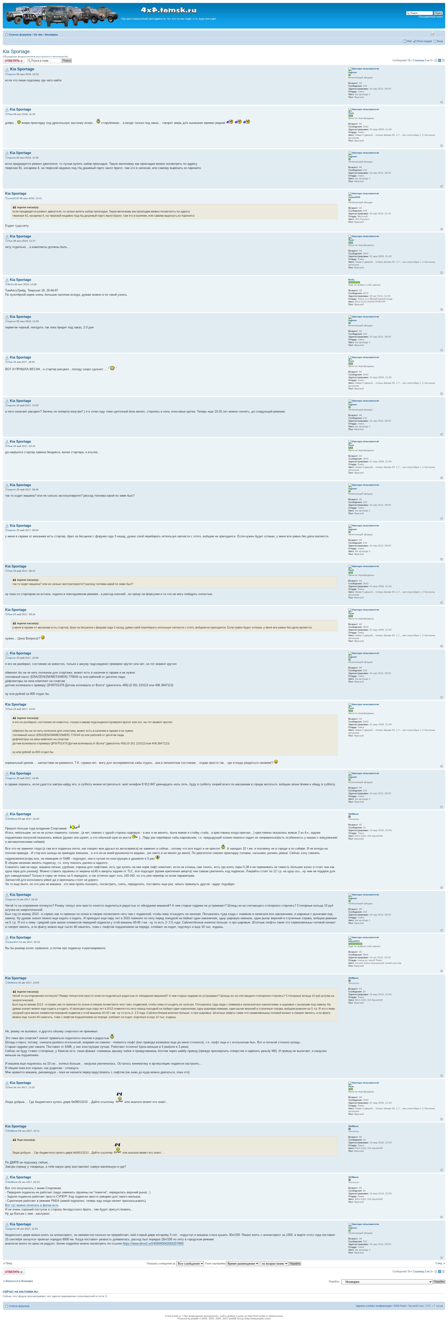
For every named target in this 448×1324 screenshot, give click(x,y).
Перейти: (334, 1281)
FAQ (409, 41)
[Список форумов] (62, 26)
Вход (440, 41)
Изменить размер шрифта (439, 34)
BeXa (11, 284)
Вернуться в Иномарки (19, 1281)
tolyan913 (13, 942)
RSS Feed (400, 1305)
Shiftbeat (13, 819)
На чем (38, 34)
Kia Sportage (16, 51)
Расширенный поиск (431, 16)
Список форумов (20, 34)
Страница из (422, 60)
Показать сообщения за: (161, 1263)
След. (439, 1263)
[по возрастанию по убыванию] (280, 1263)
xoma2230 (13, 198)
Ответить (8, 59)
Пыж (10, 114)
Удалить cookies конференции (374, 1305)
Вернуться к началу (441, 102)
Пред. (9, 1263)
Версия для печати (432, 34)
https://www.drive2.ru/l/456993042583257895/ (153, 1243)
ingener (12, 74)
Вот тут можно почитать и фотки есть (32, 1205)
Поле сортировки (215, 1263)
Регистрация (424, 41)
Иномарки (51, 34)
